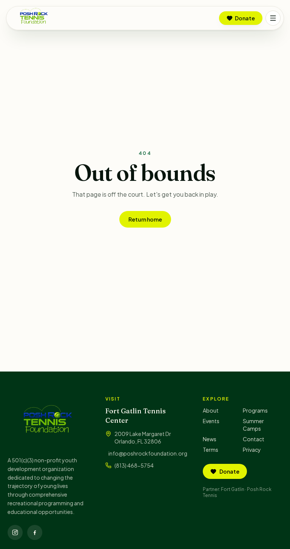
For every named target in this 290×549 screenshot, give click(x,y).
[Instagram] (15, 532)
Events (211, 420)
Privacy (252, 449)
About (211, 410)
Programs (255, 410)
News (209, 439)
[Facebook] (34, 532)
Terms (210, 449)
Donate (245, 18)
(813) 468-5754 (134, 465)
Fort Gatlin (232, 489)
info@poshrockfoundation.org (147, 453)
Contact (253, 439)
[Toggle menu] (273, 18)
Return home (145, 219)
